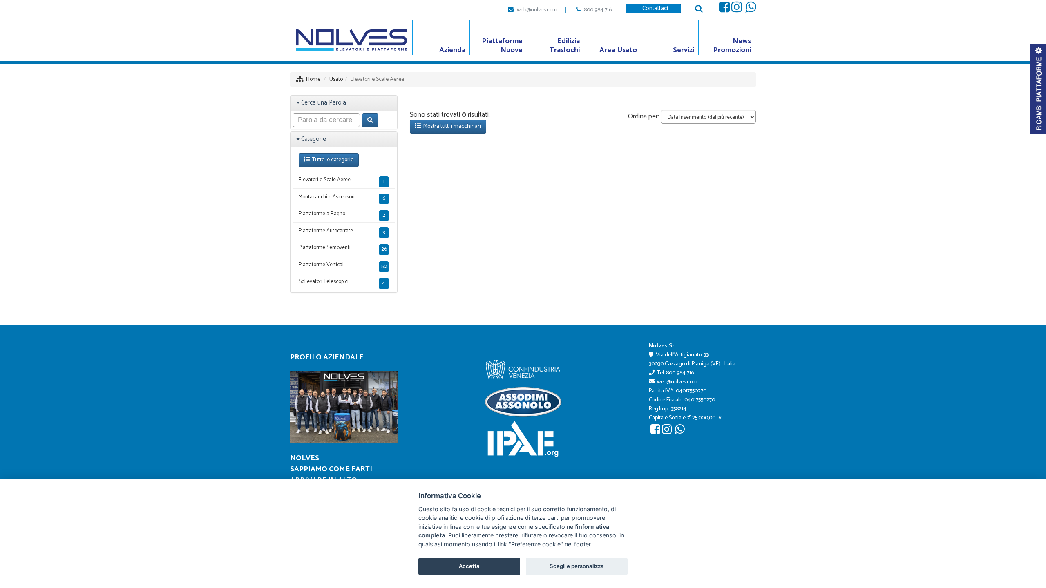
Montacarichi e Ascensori (342, 198)
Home (313, 79)
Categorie (313, 139)
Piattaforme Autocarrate (342, 232)
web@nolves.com (537, 10)
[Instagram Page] (736, 9)
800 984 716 (598, 10)
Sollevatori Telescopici (342, 282)
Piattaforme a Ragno (342, 214)
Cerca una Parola (323, 103)
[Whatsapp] (750, 9)
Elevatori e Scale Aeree (341, 181)
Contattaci (653, 8)
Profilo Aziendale (327, 357)
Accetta (469, 566)
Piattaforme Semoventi (343, 248)
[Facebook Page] (724, 9)
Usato (336, 79)
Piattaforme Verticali (343, 266)
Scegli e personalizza (577, 566)
